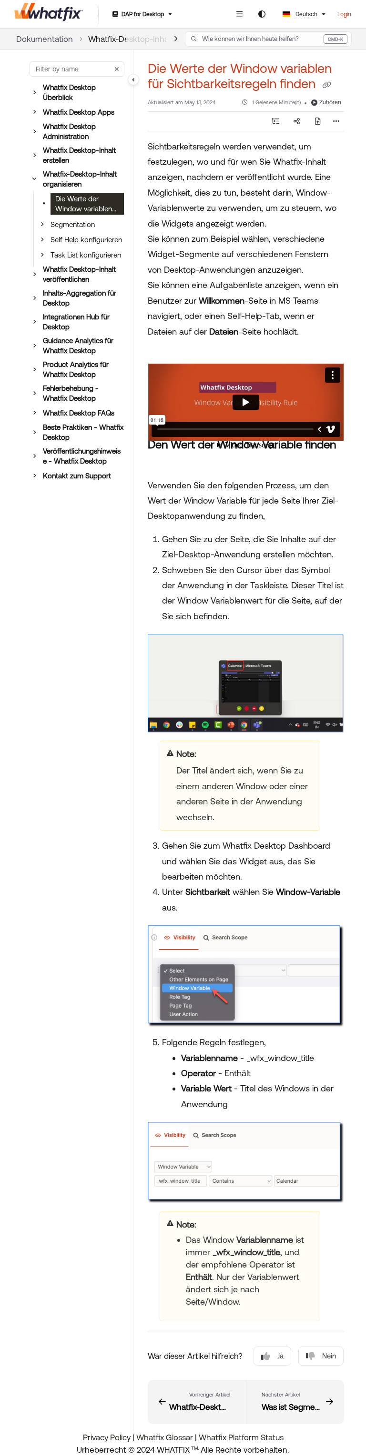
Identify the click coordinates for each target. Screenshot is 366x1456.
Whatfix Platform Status (241, 1437)
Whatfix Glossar (164, 1437)
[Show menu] (239, 14)
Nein (329, 1356)
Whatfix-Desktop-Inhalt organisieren (80, 179)
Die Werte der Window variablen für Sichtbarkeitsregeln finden (85, 205)
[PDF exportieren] (317, 121)
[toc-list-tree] (275, 121)
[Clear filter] (116, 69)
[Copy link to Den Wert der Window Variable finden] (162, 462)
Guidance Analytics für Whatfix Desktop (78, 346)
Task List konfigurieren (86, 255)
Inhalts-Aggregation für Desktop (79, 298)
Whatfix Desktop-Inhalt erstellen (79, 155)
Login (344, 14)
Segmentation (73, 224)
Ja (280, 1356)
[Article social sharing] (296, 121)
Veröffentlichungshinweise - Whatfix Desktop (82, 456)
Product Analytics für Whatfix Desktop (76, 369)
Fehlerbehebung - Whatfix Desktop (71, 393)
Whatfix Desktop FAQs (78, 413)
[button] (268, 39)
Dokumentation (44, 39)
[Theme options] (261, 14)
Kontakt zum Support (77, 476)
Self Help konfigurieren (86, 240)
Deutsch (305, 14)
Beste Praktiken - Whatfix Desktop (83, 432)
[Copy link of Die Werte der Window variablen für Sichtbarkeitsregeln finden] (326, 84)
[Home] (48, 14)
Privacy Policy (107, 1437)
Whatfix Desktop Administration (69, 131)
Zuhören (330, 102)
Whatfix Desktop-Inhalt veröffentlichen (79, 274)
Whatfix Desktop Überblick (69, 92)
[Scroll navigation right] (175, 39)
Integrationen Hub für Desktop (76, 322)
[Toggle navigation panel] (133, 79)
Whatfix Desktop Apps (78, 112)
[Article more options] (336, 121)
